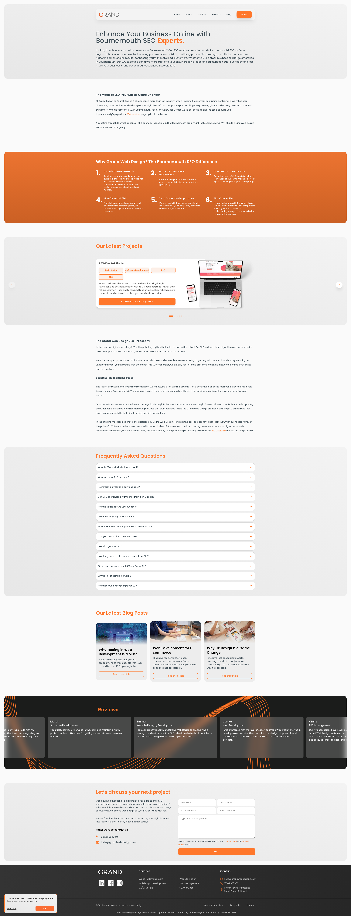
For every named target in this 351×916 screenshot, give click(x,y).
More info (11, 908)
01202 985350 (109, 837)
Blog (228, 14)
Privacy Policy (231, 841)
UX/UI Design (146, 887)
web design (130, 203)
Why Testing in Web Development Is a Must (118, 651)
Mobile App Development (153, 883)
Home (176, 14)
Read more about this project (137, 301)
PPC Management (189, 883)
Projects (216, 14)
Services (201, 14)
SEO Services (186, 887)
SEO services (133, 114)
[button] (171, 316)
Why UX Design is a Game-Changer (229, 650)
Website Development (151, 879)
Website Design (187, 879)
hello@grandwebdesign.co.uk (119, 842)
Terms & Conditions (213, 905)
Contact (244, 14)
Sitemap (251, 905)
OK (44, 908)
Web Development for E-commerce (173, 650)
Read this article (121, 674)
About (188, 14)
